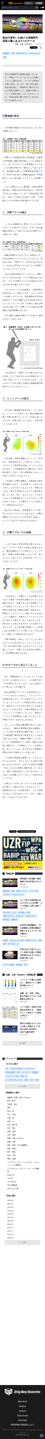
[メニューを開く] (3, 3)
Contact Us (22, 1410)
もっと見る (22, 1086)
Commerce (22, 1406)
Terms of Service (22, 1415)
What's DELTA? (22, 1401)
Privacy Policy (22, 1420)
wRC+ (37, 171)
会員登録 (39, 3)
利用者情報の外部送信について (22, 1424)
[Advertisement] (22, 1269)
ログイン (29, 3)
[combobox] (18, 7)
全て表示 (22, 1043)
